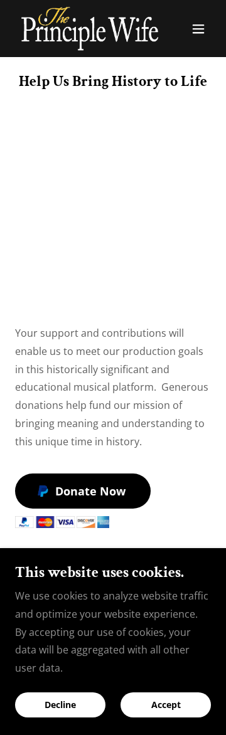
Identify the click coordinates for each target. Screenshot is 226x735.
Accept (166, 705)
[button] (198, 28)
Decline (60, 705)
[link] (83, 28)
